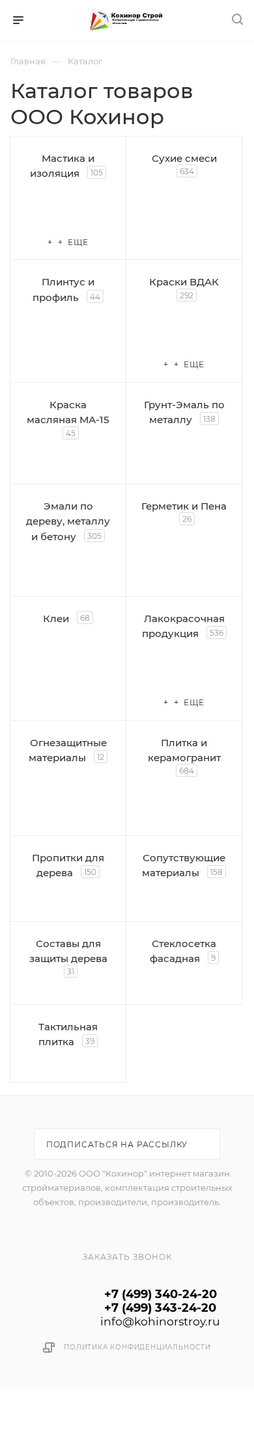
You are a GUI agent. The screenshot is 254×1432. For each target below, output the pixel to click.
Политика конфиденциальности (137, 1347)
